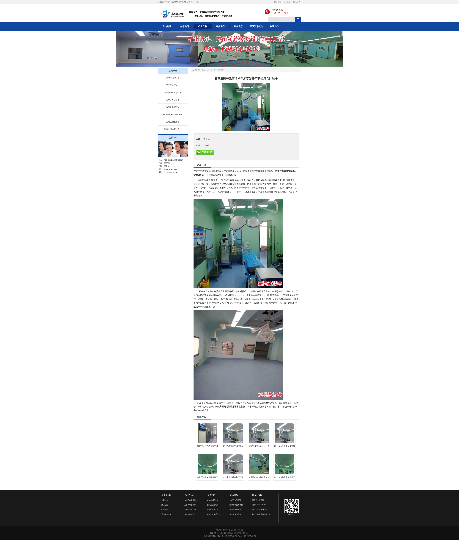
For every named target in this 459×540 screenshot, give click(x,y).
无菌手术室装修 (173, 85)
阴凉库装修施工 (190, 514)
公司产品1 (189, 495)
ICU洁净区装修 (172, 100)
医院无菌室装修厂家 (231, 536)
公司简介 (164, 500)
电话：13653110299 (260, 505)
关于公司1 (166, 495)
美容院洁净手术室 (213, 514)
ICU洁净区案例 (235, 500)
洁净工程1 (212, 495)
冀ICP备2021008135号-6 (216, 536)
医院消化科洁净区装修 (172, 114)
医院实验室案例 (235, 509)
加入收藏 (287, 2)
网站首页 (218, 530)
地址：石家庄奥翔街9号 (261, 514)
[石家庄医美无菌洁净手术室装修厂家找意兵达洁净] (246, 107)
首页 (203, 70)
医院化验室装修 (173, 107)
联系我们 (296, 2)
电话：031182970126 (260, 509)
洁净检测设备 (166, 514)
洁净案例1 (234, 495)
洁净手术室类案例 (236, 505)
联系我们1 (257, 495)
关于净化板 (226, 530)
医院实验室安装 (173, 122)
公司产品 (209, 70)
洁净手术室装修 (173, 78)
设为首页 (277, 2)
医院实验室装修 (213, 505)
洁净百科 (234, 530)
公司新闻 (164, 509)
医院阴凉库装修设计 (172, 129)
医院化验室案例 (235, 514)
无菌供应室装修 (190, 509)
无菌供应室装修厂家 (172, 93)
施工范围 (164, 505)
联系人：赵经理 (258, 500)
